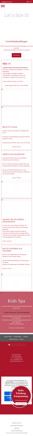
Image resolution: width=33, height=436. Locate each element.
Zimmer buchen (6, 2)
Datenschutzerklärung (16, 430)
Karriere (21, 339)
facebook (12, 364)
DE (28, 1)
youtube (16, 364)
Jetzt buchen (16, 55)
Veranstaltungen (17, 336)
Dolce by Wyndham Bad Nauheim (16, 6)
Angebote (25, 336)
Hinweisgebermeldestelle (16, 425)
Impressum (16, 428)
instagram (9, 364)
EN (31, 1)
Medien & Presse (13, 339)
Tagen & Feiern (8, 336)
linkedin (19, 364)
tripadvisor (23, 364)
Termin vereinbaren (21, 403)
